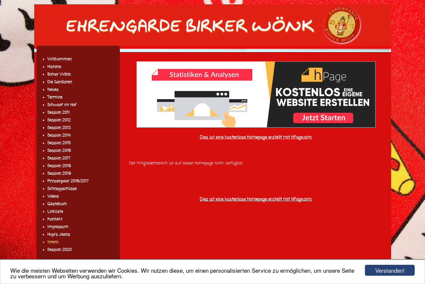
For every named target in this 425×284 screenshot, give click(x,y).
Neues (52, 90)
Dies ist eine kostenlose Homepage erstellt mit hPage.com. (256, 137)
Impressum (57, 227)
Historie (54, 67)
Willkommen (59, 59)
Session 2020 (59, 250)
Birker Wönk (59, 75)
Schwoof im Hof (61, 105)
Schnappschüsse (62, 189)
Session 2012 (59, 120)
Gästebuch (57, 204)
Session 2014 (58, 136)
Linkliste (55, 212)
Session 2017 (58, 158)
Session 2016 (59, 151)
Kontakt (54, 219)
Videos (53, 196)
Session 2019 (59, 174)
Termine (54, 97)
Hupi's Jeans (58, 235)
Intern (52, 242)
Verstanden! (390, 270)
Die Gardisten (59, 82)
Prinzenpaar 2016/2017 (68, 181)
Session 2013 (59, 128)
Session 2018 (59, 166)
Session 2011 (58, 113)
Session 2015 (59, 143)
